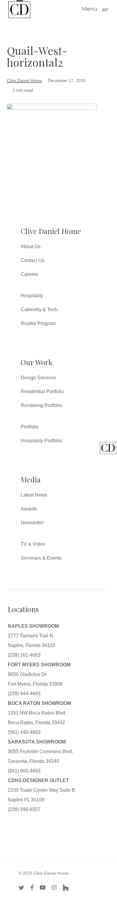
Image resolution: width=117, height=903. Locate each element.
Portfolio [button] (29, 426)
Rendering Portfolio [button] (41, 405)
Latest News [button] (34, 494)
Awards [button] (29, 508)
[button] (95, 9)
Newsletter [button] (32, 522)
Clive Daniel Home (24, 80)
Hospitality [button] (32, 295)
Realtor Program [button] (38, 323)
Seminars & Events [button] (41, 557)
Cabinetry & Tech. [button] (39, 309)
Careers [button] (29, 274)
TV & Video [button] (33, 544)
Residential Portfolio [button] (42, 391)
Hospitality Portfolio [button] (41, 440)
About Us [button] (30, 246)
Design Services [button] (38, 377)
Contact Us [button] (32, 260)
